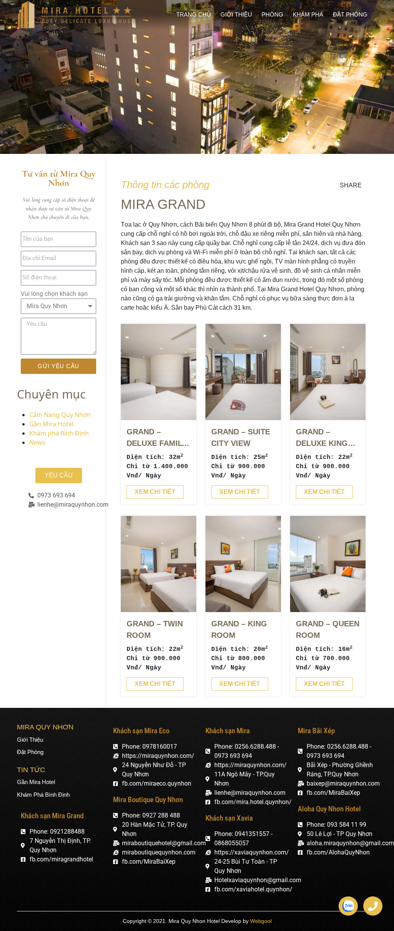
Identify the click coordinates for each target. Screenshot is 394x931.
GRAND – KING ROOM (239, 629)
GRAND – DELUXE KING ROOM (322, 438)
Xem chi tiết (155, 492)
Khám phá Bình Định (59, 433)
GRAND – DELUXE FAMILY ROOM (157, 438)
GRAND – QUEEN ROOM (327, 629)
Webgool (261, 921)
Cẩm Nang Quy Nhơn (60, 414)
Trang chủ (193, 14)
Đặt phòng (350, 14)
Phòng (272, 14)
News (37, 442)
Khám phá (308, 14)
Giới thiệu (236, 14)
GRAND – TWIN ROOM (155, 629)
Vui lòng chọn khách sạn (54, 293)
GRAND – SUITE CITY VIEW (240, 437)
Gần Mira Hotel (51, 424)
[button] (58, 475)
